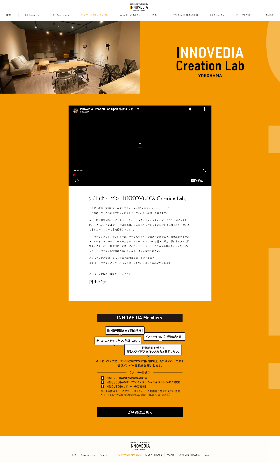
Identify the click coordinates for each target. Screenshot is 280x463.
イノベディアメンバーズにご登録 (113, 263)
